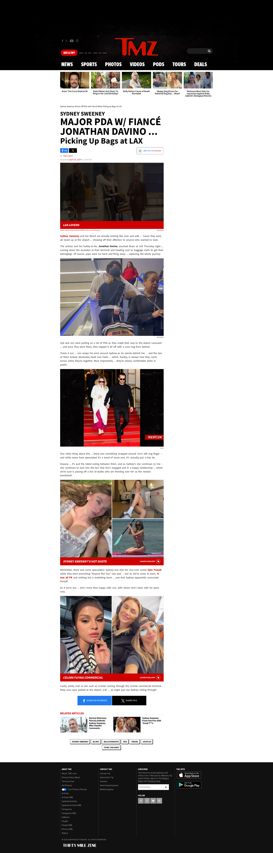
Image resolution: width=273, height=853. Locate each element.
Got (69, 53)
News (67, 64)
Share (96, 700)
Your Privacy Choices (77, 789)
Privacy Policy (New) (71, 777)
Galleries (66, 817)
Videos (137, 64)
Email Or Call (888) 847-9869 (93, 53)
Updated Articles (69, 801)
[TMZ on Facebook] (62, 41)
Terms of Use (68, 781)
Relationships (111, 741)
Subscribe (166, 787)
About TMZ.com (69, 773)
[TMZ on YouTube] (153, 801)
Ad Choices (67, 785)
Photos (113, 64)
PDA (125, 741)
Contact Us (105, 773)
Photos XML (67, 829)
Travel (134, 741)
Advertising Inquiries (109, 785)
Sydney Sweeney (80, 741)
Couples (146, 741)
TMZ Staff (67, 155)
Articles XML (67, 797)
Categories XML (69, 813)
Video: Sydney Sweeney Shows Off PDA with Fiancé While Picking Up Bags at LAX (81, 230)
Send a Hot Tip (106, 777)
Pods (158, 64)
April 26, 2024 (75, 159)
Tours (179, 64)
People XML (67, 825)
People (65, 821)
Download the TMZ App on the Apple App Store (189, 775)
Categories (67, 809)
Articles (65, 793)
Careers (103, 781)
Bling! (96, 741)
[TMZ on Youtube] (72, 40)
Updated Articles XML (71, 805)
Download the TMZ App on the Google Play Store (189, 784)
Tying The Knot (111, 747)
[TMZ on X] (67, 41)
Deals (200, 64)
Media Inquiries (107, 789)
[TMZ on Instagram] (77, 41)
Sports (89, 64)
